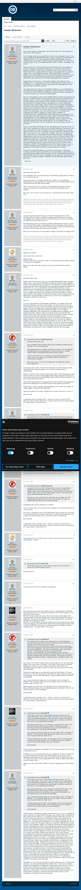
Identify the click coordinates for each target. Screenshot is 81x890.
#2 (74, 169)
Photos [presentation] (27, 37)
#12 (73, 608)
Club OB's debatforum (19, 26)
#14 (73, 709)
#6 (74, 335)
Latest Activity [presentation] (18, 37)
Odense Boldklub (31, 26)
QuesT (12, 257)
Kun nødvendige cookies (15, 467)
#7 (74, 410)
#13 (73, 635)
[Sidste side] (67, 41)
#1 (74, 46)
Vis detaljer (70, 460)
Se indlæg (51, 339)
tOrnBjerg (12, 592)
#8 (74, 482)
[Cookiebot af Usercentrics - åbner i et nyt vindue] (69, 422)
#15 (73, 773)
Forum (9, 26)
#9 (74, 535)
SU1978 (12, 54)
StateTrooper (12, 177)
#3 (74, 212)
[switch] (31, 452)
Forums (6, 19)
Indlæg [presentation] (7, 37)
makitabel (12, 283)
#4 (74, 249)
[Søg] (76, 10)
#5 (74, 275)
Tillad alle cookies (66, 467)
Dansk (8, 884)
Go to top (73, 883)
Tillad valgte (40, 467)
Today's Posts (8, 22)
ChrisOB (12, 343)
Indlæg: (10, 63)
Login (74, 1)
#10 (73, 559)
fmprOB (12, 616)
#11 (73, 584)
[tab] (7, 37)
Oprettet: (9, 61)
